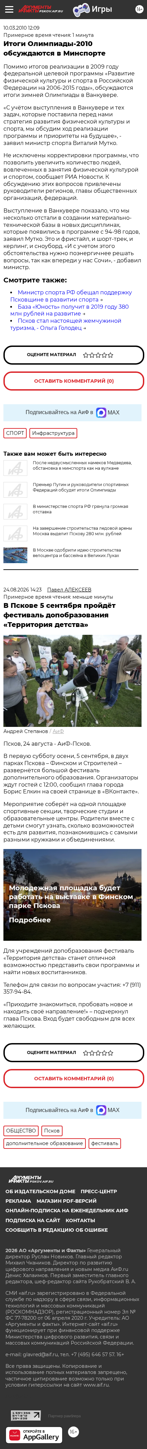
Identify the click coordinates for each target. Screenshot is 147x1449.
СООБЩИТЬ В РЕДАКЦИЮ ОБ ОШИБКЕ (56, 1230)
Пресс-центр (99, 1191)
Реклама (18, 1201)
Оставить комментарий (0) (74, 381)
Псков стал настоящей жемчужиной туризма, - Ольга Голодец (65, 324)
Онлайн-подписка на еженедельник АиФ (66, 1211)
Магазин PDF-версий (67, 1201)
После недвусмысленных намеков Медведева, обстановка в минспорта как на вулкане (82, 465)
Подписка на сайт (32, 1220)
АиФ (58, 731)
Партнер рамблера (64, 1416)
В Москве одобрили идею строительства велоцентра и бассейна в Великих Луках (77, 552)
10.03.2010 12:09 (21, 28)
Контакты (80, 1220)
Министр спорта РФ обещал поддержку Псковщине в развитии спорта (71, 296)
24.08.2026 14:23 (22, 590)
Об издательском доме (40, 1191)
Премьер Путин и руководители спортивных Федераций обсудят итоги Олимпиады (81, 487)
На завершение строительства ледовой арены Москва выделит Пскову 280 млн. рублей (82, 531)
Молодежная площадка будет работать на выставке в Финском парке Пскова (71, 897)
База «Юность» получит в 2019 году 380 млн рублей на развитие (69, 310)
